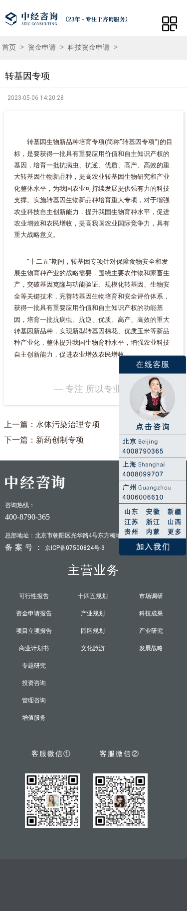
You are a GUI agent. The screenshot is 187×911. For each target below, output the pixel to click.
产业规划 (93, 613)
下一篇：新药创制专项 (44, 440)
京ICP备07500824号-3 (75, 547)
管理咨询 (34, 700)
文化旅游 (93, 648)
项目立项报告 (34, 630)
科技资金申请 (89, 47)
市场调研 (151, 596)
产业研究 (151, 630)
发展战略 (151, 648)
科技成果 (151, 613)
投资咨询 (34, 683)
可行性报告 (34, 596)
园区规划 (93, 630)
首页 (9, 47)
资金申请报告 (34, 613)
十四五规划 (93, 596)
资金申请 (42, 47)
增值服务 (34, 717)
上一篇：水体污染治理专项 (52, 424)
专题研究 (34, 665)
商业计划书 (34, 648)
